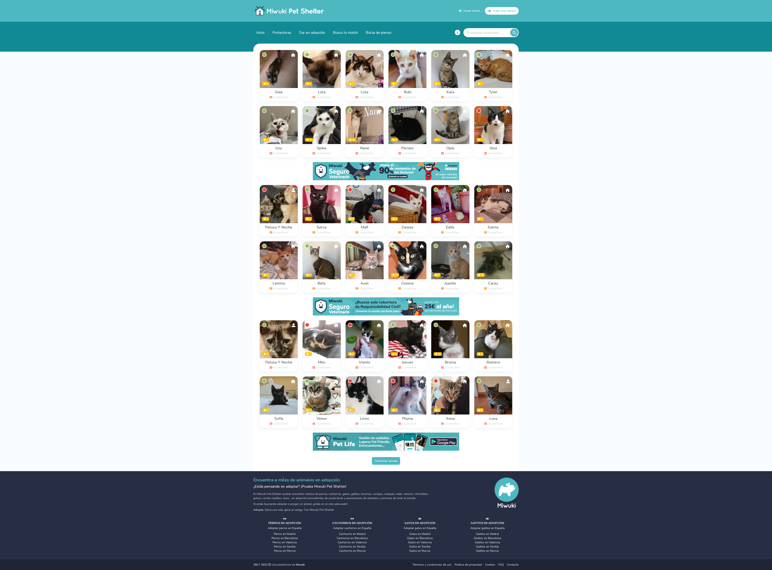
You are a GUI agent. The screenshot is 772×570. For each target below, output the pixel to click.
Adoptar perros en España (285, 528)
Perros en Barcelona (285, 538)
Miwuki (300, 565)
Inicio (261, 32)
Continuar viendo (386, 461)
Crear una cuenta (504, 11)
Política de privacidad (468, 565)
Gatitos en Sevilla (487, 547)
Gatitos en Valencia (487, 542)
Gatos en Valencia (420, 542)
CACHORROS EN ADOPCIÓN (352, 523)
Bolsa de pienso (378, 32)
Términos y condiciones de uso (432, 565)
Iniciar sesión (472, 11)
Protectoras (282, 32)
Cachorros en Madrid (352, 534)
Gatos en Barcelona (420, 538)
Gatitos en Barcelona (487, 538)
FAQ (501, 565)
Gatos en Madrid (419, 534)
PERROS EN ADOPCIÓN (284, 523)
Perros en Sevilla (285, 547)
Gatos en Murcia (419, 551)
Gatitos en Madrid (487, 534)
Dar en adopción (312, 32)
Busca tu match (345, 32)
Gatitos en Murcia (487, 551)
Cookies (490, 565)
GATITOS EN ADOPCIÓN (487, 523)
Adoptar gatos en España (419, 528)
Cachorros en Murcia (352, 551)
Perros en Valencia (285, 542)
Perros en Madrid (285, 534)
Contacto (513, 565)
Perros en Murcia (285, 551)
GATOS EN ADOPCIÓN (419, 523)
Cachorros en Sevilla (352, 547)
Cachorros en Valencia (352, 542)
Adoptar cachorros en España (352, 528)
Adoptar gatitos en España (487, 528)
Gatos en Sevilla (419, 547)
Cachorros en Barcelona (352, 538)
